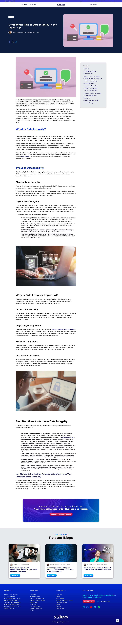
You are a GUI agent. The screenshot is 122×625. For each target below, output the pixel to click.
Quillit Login (100, 0)
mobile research (89, 83)
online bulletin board (91, 88)
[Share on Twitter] (13, 42)
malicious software (67, 437)
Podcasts (59, 595)
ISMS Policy (33, 604)
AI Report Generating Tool (11, 604)
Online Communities (90, 90)
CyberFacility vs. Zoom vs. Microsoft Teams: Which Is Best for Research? (97, 568)
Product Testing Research (92, 93)
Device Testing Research (92, 76)
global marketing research (93, 78)
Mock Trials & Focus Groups (12, 598)
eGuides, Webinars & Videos (64, 600)
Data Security (88, 73)
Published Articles (61, 602)
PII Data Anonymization (37, 598)
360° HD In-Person (9, 596)
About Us (33, 595)
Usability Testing (9, 608)
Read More (15, 575)
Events (58, 606)
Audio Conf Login (93, 0)
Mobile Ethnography (90, 81)
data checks (25, 156)
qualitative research (90, 95)
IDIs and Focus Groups (11, 595)
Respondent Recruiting (91, 100)
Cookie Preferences (36, 608)
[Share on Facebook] (9, 42)
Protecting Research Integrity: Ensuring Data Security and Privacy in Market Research (60, 569)
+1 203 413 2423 (105, 601)
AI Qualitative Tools (90, 71)
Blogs (58, 596)
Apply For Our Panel (84, 0)
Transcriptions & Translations (12, 602)
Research (87, 98)
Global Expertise (35, 596)
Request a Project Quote (110, 0)
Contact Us (88, 601)
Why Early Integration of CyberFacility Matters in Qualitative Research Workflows (23, 569)
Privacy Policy (34, 602)
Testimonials (60, 608)
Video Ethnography (90, 103)
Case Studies (60, 598)
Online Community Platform (12, 606)
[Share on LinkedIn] (16, 42)
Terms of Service (35, 606)
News (58, 604)
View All (86, 69)
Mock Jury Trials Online (91, 86)
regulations (71, 329)
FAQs (32, 610)
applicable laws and (59, 329)
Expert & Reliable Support (37, 600)
